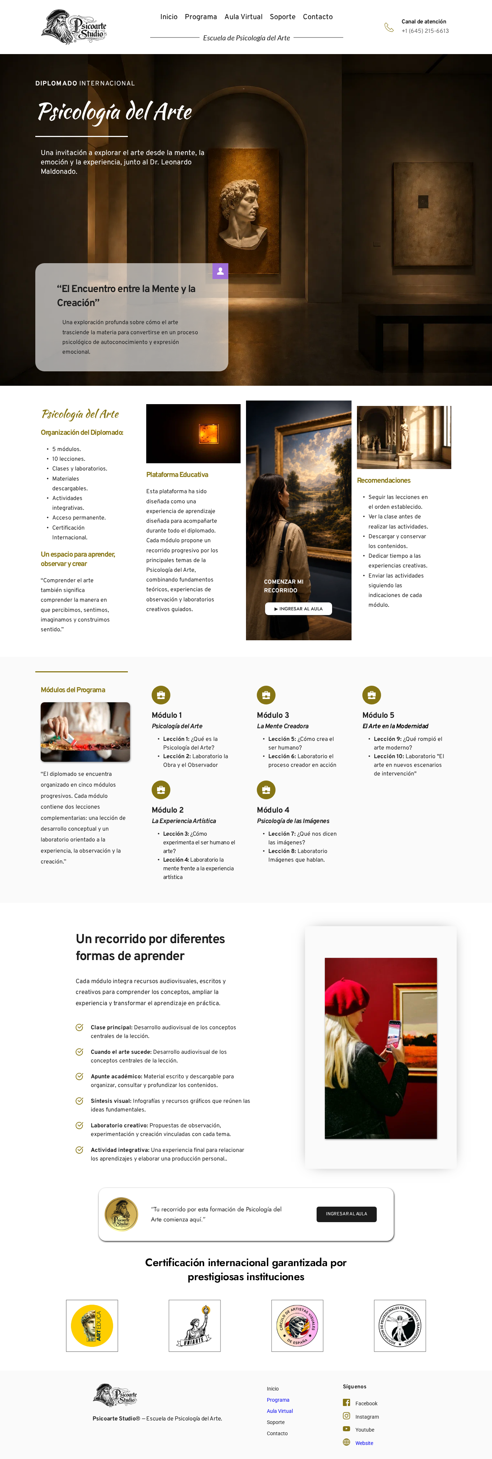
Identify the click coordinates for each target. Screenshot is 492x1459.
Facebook (366, 1403)
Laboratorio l (192, 860)
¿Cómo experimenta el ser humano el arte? (200, 843)
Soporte (276, 1422)
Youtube (364, 1430)
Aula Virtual (280, 1411)
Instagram (367, 1417)
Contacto (277, 1433)
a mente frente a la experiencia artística (199, 869)
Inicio (273, 1389)
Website (364, 1443)
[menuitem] (168, 17)
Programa (278, 1400)
